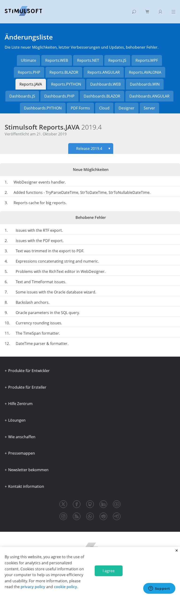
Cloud (104, 108)
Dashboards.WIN (145, 84)
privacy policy (33, 586)
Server (149, 108)
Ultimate (28, 60)
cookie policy (65, 586)
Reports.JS (117, 60)
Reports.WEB (56, 60)
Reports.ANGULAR (103, 72)
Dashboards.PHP (59, 96)
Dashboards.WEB (105, 84)
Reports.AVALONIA (145, 72)
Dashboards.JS (22, 96)
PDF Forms (80, 108)
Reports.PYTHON (66, 84)
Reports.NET (88, 60)
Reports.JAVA (30, 84)
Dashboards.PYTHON (43, 108)
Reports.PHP (29, 72)
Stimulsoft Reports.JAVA (53, 127)
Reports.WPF (146, 60)
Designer (127, 108)
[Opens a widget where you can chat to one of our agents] (159, 589)
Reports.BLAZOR (63, 72)
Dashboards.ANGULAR (149, 96)
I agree (109, 570)
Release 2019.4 (93, 148)
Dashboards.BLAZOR (102, 96)
